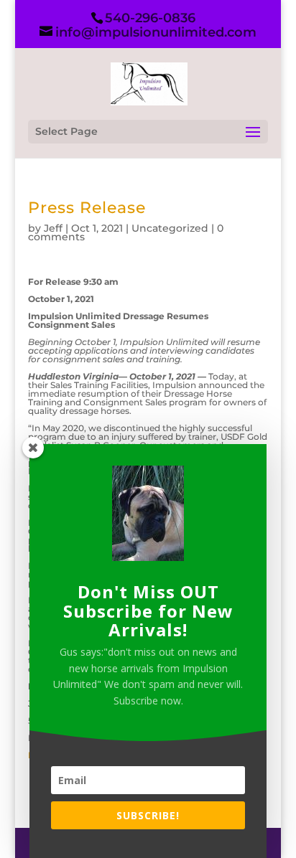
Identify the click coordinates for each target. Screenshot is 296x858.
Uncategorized (169, 228)
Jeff (53, 228)
